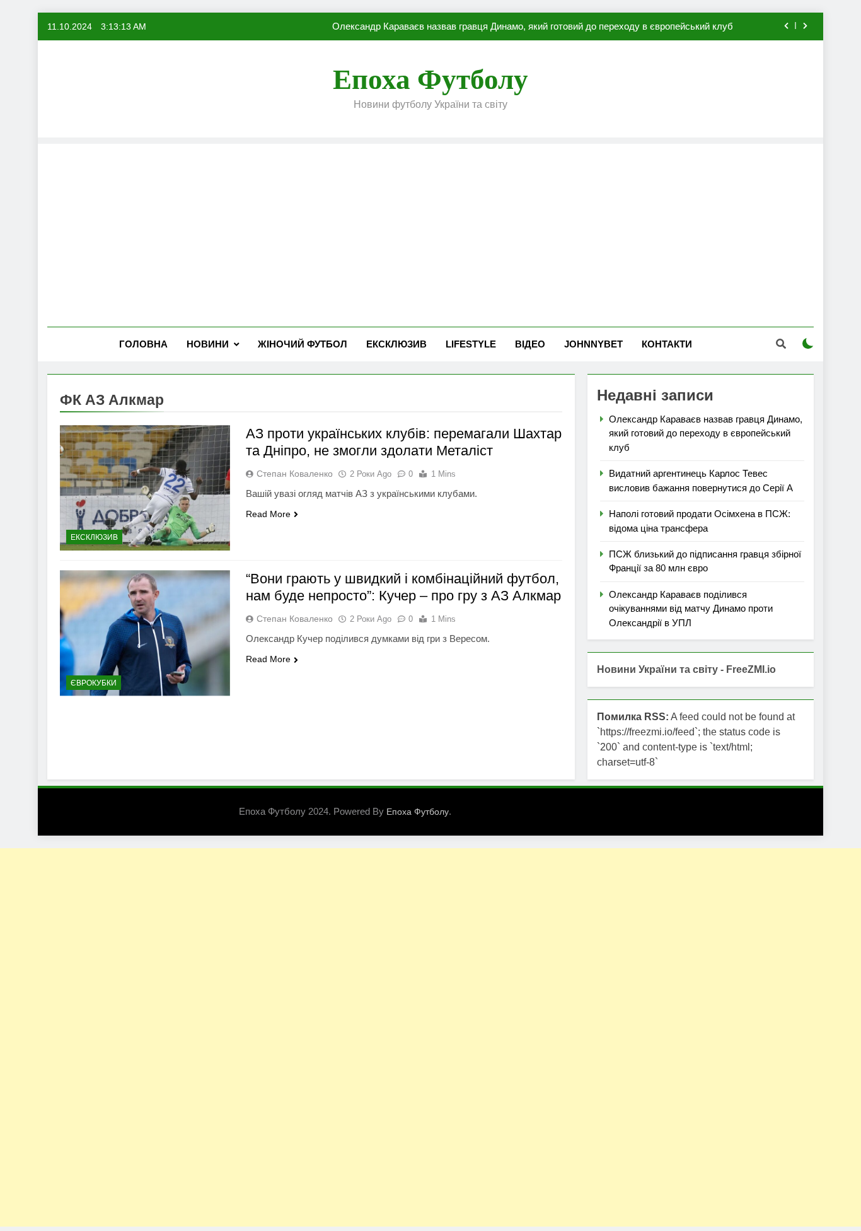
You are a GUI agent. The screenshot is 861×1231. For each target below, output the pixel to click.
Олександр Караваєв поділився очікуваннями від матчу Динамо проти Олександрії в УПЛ (691, 608)
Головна (143, 344)
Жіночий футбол (302, 344)
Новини (208, 344)
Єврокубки (94, 683)
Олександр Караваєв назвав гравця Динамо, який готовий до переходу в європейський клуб (532, 26)
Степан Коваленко (295, 474)
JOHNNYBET (593, 344)
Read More (268, 514)
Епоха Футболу (430, 79)
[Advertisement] (430, 232)
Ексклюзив (396, 344)
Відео (530, 344)
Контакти (667, 344)
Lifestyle (471, 344)
